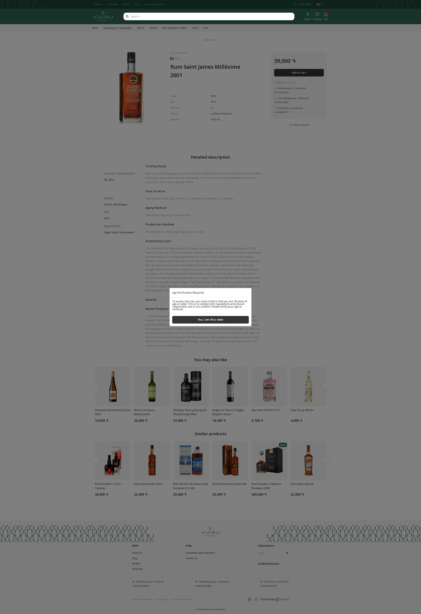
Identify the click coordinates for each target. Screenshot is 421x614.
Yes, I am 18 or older (210, 319)
